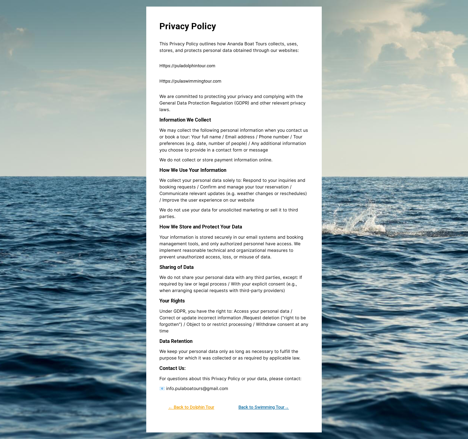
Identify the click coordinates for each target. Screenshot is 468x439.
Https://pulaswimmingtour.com (190, 81)
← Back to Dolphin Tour (191, 407)
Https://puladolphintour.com (187, 65)
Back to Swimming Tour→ (263, 407)
